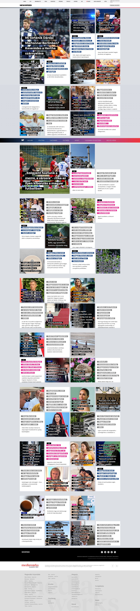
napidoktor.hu (75, 586)
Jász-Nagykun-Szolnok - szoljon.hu (34, 596)
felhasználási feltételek (93, 556)
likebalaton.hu (75, 584)
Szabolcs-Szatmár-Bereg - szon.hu (34, 604)
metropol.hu (98, 576)
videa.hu (97, 592)
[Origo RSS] (115, 552)
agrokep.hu (51, 603)
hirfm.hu (97, 604)
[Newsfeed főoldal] (26, 552)
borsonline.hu (75, 606)
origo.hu (50, 592)
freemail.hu (98, 588)
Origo (24, 1)
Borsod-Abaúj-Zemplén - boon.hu (33, 582)
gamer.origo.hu (75, 582)
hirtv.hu (50, 590)
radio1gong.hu (99, 603)
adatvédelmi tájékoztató (82, 556)
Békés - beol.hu (29, 581)
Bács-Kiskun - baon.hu (30, 577)
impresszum (109, 556)
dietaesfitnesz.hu (76, 592)
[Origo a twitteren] (105, 552)
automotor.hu (75, 579)
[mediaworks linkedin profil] (116, 565)
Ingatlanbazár (97, 1)
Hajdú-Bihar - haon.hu (30, 592)
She (82, 1)
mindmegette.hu (76, 588)
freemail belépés (114, 5)
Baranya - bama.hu (30, 579)
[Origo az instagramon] (108, 552)
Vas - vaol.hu (51, 574)
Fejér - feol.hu (28, 588)
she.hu (97, 580)
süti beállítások (103, 556)
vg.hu (49, 601)
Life (30, 1)
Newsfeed (53, 1)
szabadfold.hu (51, 588)
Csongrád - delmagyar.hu (31, 584)
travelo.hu (74, 590)
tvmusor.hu (74, 598)
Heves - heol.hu (29, 594)
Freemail (61, 1)
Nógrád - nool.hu (29, 600)
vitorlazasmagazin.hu (77, 594)
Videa (46, 1)
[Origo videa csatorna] (112, 552)
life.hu (96, 578)
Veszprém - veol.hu (53, 576)
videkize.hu (74, 596)
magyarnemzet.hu (52, 586)
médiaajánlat (115, 556)
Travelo (68, 1)
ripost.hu (97, 574)
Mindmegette (38, 1)
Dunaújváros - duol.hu (30, 586)
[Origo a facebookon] (102, 552)
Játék (105, 1)
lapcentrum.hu (98, 594)
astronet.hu (74, 577)
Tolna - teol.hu (28, 606)
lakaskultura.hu (75, 581)
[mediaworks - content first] (30, 566)
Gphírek (75, 1)
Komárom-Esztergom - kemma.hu (33, 598)
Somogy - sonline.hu (30, 602)
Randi (89, 1)
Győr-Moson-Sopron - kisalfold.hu (33, 590)
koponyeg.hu (98, 590)
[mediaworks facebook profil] (112, 565)
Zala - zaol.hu (51, 578)
